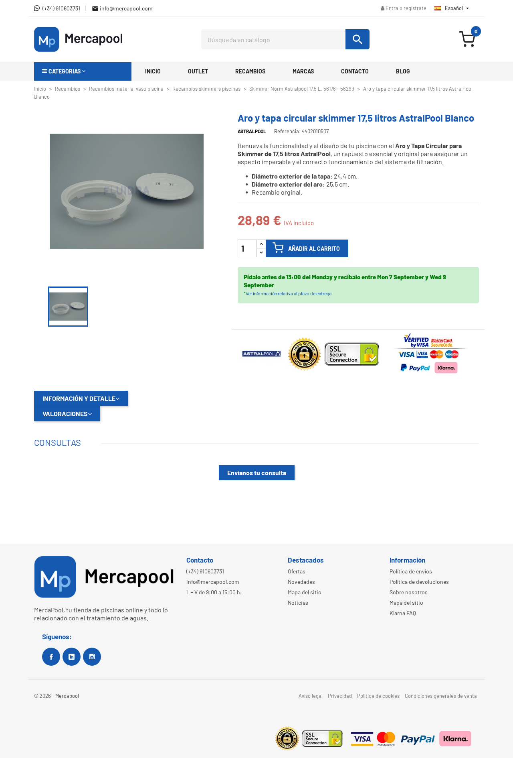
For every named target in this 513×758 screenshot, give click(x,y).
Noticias (298, 602)
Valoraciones (65, 413)
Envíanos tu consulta (256, 472)
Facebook (51, 657)
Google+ (72, 657)
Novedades (301, 581)
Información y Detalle (78, 398)
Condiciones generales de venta (441, 696)
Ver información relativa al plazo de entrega (288, 293)
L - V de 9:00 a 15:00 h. (214, 592)
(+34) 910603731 (205, 571)
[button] (82, 71)
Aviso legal (311, 696)
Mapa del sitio (304, 592)
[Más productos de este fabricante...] (262, 352)
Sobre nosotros (409, 592)
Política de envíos (411, 571)
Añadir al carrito (314, 248)
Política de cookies (378, 696)
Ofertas (296, 571)
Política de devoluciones (419, 581)
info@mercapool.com (212, 581)
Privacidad (340, 696)
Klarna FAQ (403, 613)
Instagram (92, 657)
